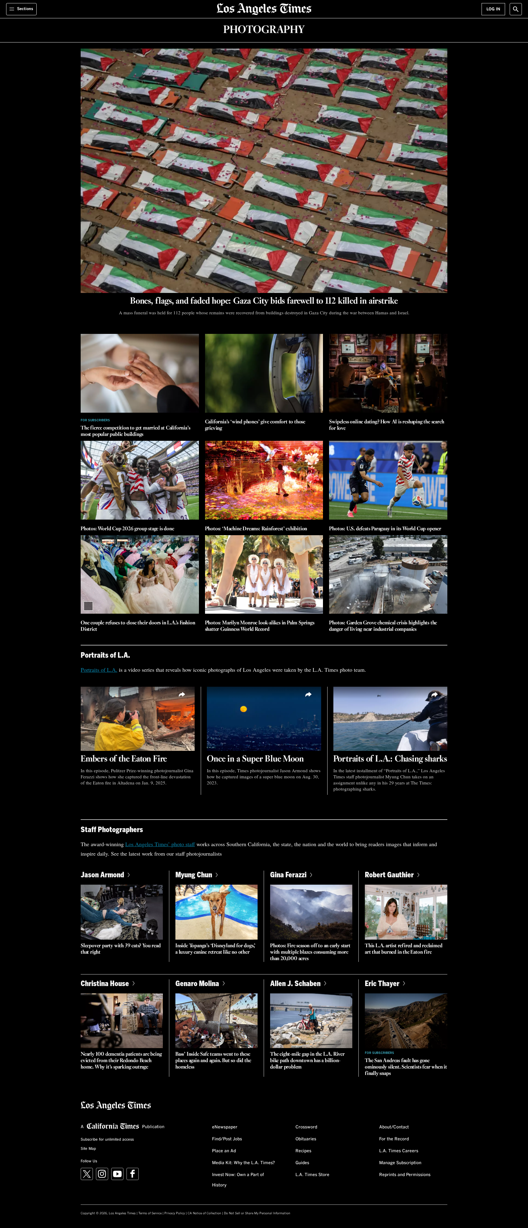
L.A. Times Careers (398, 1151)
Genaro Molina (197, 983)
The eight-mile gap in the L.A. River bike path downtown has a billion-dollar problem (307, 1061)
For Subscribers (95, 420)
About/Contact (394, 1127)
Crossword (306, 1127)
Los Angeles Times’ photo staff (160, 844)
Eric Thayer (382, 983)
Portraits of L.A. (99, 669)
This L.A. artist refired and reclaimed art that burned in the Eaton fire (403, 949)
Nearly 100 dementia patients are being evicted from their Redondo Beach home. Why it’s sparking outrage (121, 1061)
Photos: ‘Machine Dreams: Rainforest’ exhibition (256, 529)
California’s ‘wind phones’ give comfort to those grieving (255, 425)
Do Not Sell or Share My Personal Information (257, 1213)
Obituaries (305, 1139)
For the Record (394, 1139)
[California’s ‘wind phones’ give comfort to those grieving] (264, 373)
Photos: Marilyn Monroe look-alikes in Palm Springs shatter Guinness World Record (259, 626)
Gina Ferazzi (288, 874)
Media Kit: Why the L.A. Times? (243, 1163)
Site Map (88, 1149)
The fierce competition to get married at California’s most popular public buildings (135, 431)
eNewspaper (224, 1127)
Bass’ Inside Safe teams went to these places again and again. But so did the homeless (213, 1061)
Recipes (303, 1151)
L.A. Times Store (312, 1175)
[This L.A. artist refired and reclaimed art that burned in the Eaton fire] (406, 912)
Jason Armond (102, 874)
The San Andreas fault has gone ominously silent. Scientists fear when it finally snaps (406, 1067)
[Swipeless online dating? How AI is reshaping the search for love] (388, 373)
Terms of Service (150, 1213)
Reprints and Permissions (405, 1175)
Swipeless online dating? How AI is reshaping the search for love (386, 425)
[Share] (182, 695)
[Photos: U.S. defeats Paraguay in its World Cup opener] (388, 480)
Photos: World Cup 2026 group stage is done (127, 529)
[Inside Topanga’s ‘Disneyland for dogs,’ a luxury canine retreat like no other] (216, 912)
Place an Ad (224, 1151)
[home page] (264, 8)
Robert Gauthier (389, 874)
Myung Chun (193, 874)
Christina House (105, 983)
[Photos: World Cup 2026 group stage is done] (140, 480)
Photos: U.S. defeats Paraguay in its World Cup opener (385, 529)
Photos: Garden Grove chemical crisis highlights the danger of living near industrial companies (383, 626)
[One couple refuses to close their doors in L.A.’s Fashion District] (140, 574)
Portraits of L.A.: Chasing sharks (390, 759)
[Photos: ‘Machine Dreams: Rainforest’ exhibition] (264, 480)
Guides (302, 1163)
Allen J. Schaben (295, 983)
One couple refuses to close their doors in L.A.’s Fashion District (138, 626)
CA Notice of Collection (204, 1213)
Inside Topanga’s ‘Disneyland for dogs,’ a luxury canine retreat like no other (215, 949)
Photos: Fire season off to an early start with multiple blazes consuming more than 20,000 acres (310, 952)
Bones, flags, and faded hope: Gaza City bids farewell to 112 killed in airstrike (264, 301)
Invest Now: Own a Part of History (238, 1180)
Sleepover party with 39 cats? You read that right (120, 949)
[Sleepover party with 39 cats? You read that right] (122, 912)
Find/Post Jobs (227, 1139)
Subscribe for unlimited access (107, 1140)
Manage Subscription (400, 1163)
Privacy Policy (174, 1213)
